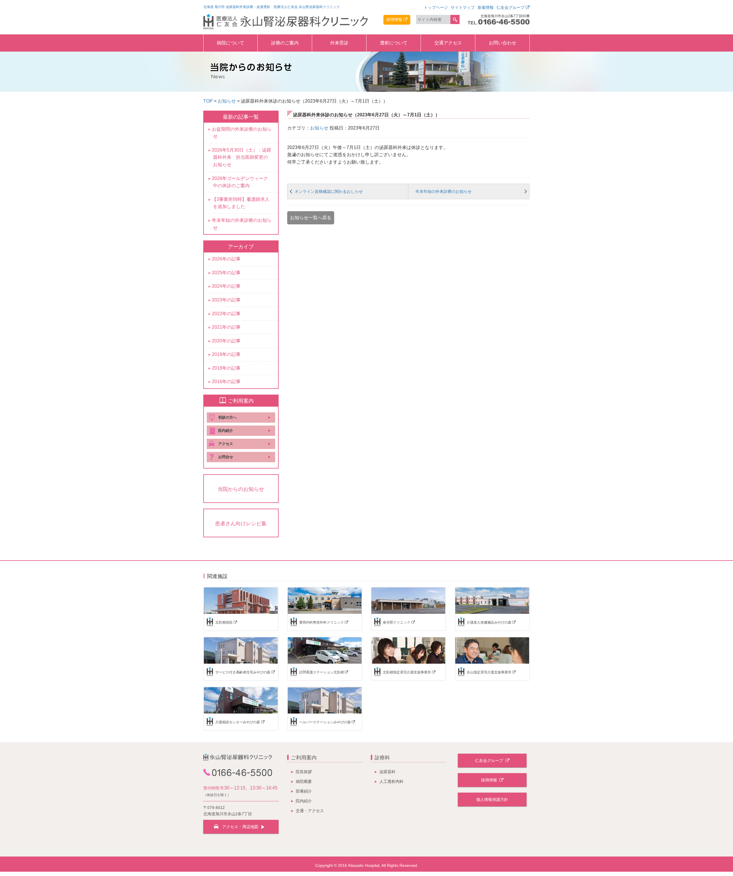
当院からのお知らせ (241, 489)
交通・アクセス (310, 810)
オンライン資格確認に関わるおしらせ (329, 191)
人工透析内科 (391, 781)
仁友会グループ (510, 7)
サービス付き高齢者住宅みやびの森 (242, 672)
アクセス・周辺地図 (240, 826)
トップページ (436, 7)
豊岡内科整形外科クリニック (321, 622)
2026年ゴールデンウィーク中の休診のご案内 (240, 182)
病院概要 (304, 781)
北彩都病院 (223, 622)
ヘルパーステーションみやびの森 (325, 722)
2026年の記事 (226, 258)
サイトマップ (463, 7)
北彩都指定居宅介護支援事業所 (407, 672)
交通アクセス (448, 42)
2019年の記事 (226, 354)
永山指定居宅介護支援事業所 (489, 672)
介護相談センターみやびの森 (237, 722)
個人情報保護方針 (492, 799)
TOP (208, 101)
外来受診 (339, 42)
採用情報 (394, 19)
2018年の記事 (226, 368)
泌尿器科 (387, 771)
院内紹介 (225, 430)
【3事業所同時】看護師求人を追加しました (240, 203)
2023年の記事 (226, 299)
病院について (230, 42)
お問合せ (225, 457)
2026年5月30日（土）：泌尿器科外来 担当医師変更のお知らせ (241, 157)
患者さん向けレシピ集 (241, 523)
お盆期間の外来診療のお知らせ (241, 133)
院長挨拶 (304, 771)
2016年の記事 (226, 381)
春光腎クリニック (396, 622)
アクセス (225, 444)
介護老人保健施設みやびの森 (489, 622)
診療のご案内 (285, 42)
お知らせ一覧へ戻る (310, 217)
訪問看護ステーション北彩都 (321, 672)
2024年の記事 (226, 286)
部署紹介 (304, 791)
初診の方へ (227, 417)
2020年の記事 (226, 340)
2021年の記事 (226, 327)
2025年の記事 (226, 272)
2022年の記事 (226, 313)
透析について (393, 42)
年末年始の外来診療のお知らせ (443, 191)
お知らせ (227, 101)
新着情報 (486, 7)
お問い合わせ (502, 42)
